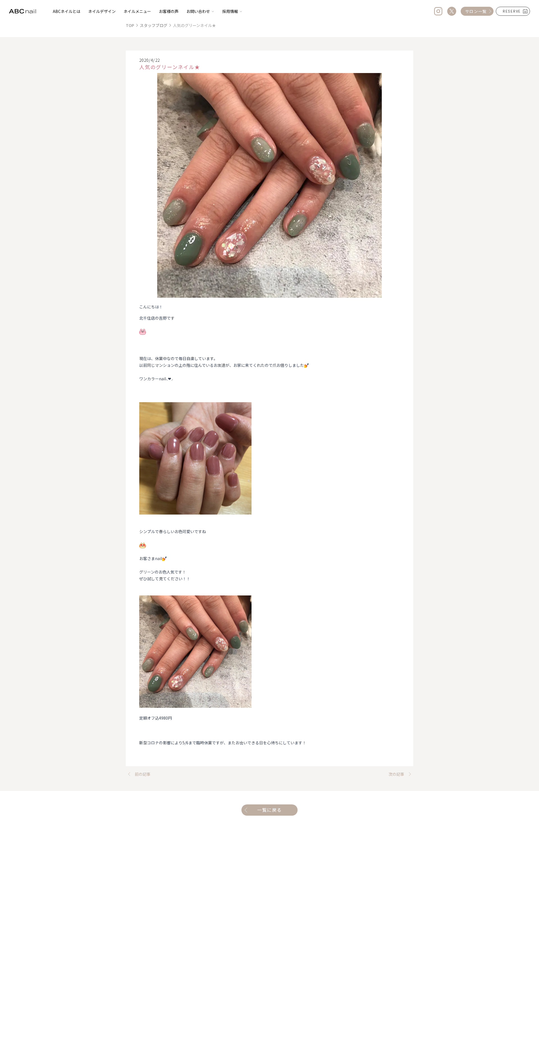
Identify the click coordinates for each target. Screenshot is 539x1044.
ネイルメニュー (137, 11)
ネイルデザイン (102, 11)
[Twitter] (451, 11)
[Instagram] (438, 11)
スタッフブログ (153, 25)
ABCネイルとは (66, 11)
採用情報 (230, 11)
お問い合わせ (198, 11)
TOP (130, 25)
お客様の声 (169, 11)
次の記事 (396, 774)
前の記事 (142, 774)
